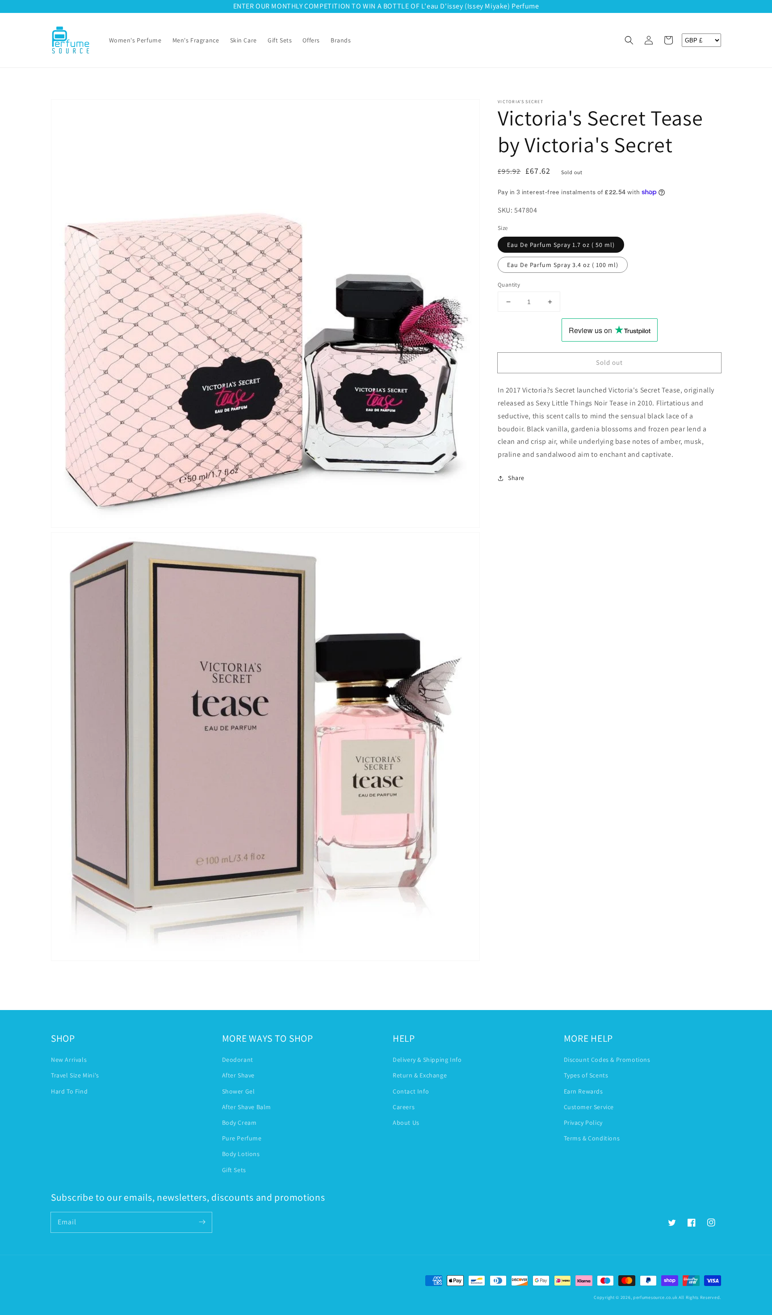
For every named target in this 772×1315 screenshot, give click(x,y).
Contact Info (411, 1091)
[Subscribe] (202, 1222)
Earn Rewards (583, 1091)
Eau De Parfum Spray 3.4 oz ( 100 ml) (562, 265)
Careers (404, 1107)
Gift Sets (234, 1170)
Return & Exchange (420, 1075)
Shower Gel (238, 1091)
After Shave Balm (247, 1107)
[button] (629, 40)
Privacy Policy (583, 1123)
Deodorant (237, 1060)
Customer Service (589, 1107)
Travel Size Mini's (75, 1075)
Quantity (509, 284)
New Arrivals (69, 1060)
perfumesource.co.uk (655, 1297)
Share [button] (516, 478)
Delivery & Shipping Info (427, 1060)
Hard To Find (69, 1091)
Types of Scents (586, 1075)
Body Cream (239, 1123)
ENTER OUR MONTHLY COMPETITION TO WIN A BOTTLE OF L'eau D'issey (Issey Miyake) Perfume (386, 6)
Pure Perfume (242, 1138)
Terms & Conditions (592, 1138)
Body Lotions (241, 1154)
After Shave (238, 1075)
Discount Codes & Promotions (607, 1060)
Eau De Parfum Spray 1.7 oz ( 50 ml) (561, 245)
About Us (406, 1123)
